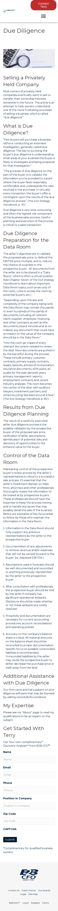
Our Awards (44, 890)
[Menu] (43, 16)
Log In (26, 903)
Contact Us (13, 890)
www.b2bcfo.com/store (31, 697)
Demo (45, 903)
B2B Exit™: (14, 903)
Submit (10, 839)
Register (35, 903)
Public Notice (29, 890)
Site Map (33, 894)
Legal (23, 894)
